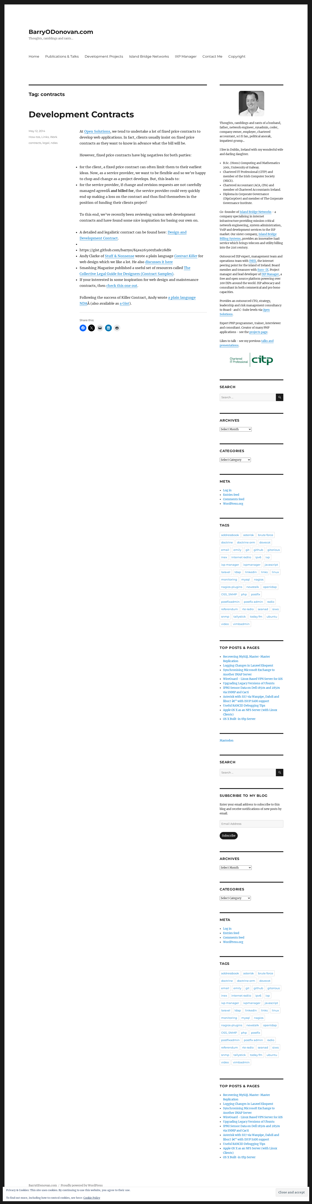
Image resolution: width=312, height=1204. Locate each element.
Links (45, 137)
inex (224, 557)
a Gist (124, 303)
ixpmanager (251, 564)
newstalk (252, 587)
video (225, 624)
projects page (258, 332)
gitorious (273, 549)
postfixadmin (230, 601)
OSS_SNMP (229, 594)
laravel (225, 572)
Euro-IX (262, 270)
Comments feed (233, 499)
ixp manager (230, 564)
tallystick (239, 616)
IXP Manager (186, 56)
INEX (252, 261)
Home (34, 56)
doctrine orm (246, 542)
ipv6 (258, 557)
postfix (255, 594)
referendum (229, 609)
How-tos (34, 137)
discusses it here (159, 262)
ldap (238, 572)
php (244, 594)
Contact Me (212, 56)
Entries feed (231, 495)
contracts (35, 142)
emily (237, 549)
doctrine (227, 542)
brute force (265, 535)
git (247, 549)
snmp (225, 616)
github (258, 549)
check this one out (121, 285)
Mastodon (226, 740)
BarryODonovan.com (61, 31)
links (264, 572)
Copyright (237, 56)
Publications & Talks (62, 56)
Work (53, 137)
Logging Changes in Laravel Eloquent (248, 665)
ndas (54, 142)
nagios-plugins (231, 587)
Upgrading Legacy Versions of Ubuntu (248, 683)
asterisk (248, 535)
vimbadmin (241, 624)
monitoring (229, 579)
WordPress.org (233, 503)
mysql (245, 579)
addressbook (230, 535)
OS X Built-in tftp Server (239, 719)
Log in (227, 490)
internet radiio (241, 557)
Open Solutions (97, 131)
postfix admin (253, 601)
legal (45, 142)
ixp (268, 557)
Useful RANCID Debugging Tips (244, 705)
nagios (258, 579)
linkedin (251, 572)
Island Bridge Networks (149, 56)
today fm (256, 616)
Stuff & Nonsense (119, 256)
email (225, 549)
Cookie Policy (91, 1197)
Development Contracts (81, 114)
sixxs (275, 609)
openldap (270, 587)
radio (270, 601)
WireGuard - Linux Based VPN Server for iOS (253, 679)
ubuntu (272, 616)
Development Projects (104, 56)
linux (275, 572)
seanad (263, 609)
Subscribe (228, 835)
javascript (271, 564)
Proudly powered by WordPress (82, 1185)
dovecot (264, 542)
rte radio (248, 609)
